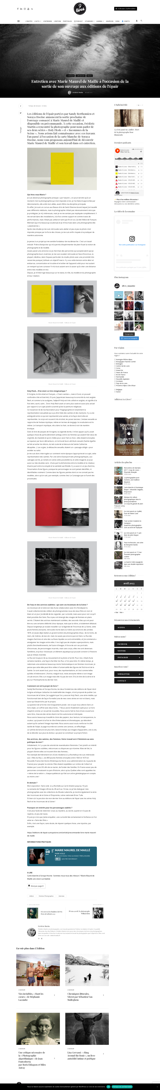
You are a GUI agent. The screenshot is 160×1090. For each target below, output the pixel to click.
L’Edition (57, 21)
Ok (108, 1087)
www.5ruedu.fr (55, 935)
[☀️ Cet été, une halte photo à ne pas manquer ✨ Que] (139, 295)
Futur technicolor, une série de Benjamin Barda (133, 544)
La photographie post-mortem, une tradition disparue (132, 480)
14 (133, 601)
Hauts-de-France (122, 372)
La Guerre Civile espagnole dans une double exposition (133, 563)
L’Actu (37, 21)
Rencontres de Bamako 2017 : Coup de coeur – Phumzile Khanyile (132, 470)
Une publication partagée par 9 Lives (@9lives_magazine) (136, 267)
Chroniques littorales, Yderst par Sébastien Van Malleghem (79, 996)
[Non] (157, 1087)
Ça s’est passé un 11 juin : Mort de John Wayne (133, 534)
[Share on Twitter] (20, 113)
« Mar (116, 612)
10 (116, 601)
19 (125, 605)
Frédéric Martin (78, 92)
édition (31, 896)
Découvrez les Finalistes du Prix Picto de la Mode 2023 (51, 913)
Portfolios (67, 21)
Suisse (118, 392)
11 (120, 601)
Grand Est (119, 370)
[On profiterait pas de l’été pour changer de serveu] (118, 295)
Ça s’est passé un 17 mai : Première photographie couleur (133, 554)
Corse (118, 368)
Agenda (99, 21)
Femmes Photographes (46, 896)
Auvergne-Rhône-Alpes (124, 359)
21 (133, 605)
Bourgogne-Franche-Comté (126, 362)
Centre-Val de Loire (123, 366)
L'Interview (80, 76)
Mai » (121, 612)
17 (116, 605)
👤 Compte (126, 21)
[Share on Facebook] (20, 106)
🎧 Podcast (78, 21)
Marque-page (37, 886)
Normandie (120, 377)
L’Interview (47, 21)
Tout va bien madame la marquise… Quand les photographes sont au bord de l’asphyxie (133, 524)
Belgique (119, 389)
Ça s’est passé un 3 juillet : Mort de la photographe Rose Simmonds (126, 132)
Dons (117, 21)
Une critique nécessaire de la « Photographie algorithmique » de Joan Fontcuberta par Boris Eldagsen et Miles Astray (32, 1060)
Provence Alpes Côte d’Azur (126, 385)
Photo (89, 76)
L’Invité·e (29, 21)
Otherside (89, 21)
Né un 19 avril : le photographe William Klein (79, 912)
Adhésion (109, 21)
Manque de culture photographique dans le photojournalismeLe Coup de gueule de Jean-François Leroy (128, 501)
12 (125, 601)
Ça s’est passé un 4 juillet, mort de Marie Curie (133, 512)
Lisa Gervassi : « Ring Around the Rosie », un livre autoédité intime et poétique (81, 1055)
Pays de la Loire (121, 383)
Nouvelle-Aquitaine (122, 379)
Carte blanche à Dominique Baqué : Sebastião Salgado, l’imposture (133, 489)
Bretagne (119, 364)
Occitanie (119, 381)
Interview (61, 896)
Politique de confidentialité (122, 1087)
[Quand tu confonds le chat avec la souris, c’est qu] (128, 295)
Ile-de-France (120, 375)
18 (120, 605)
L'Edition (70, 76)
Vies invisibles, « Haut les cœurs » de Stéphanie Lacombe (31, 996)
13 (129, 601)
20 (129, 605)
